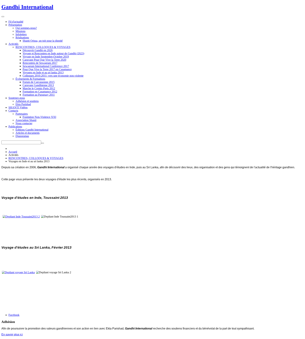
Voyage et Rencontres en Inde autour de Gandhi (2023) (53, 53)
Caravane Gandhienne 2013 (38, 85)
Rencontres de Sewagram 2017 (40, 62)
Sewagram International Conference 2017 (46, 66)
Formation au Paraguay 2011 (39, 94)
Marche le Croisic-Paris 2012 (39, 88)
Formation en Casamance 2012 (40, 91)
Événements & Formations (30, 78)
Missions (20, 31)
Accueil (12, 151)
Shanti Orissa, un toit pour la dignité (43, 40)
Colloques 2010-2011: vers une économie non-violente (53, 75)
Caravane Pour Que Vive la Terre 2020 (44, 59)
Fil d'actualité (15, 21)
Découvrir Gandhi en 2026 (38, 50)
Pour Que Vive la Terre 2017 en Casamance (47, 69)
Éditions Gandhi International (32, 129)
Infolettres (21, 34)
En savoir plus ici (12, 334)
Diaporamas (22, 136)
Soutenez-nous (16, 97)
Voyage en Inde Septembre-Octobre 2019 (46, 56)
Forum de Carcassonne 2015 (39, 82)
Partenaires (22, 113)
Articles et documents (28, 132)
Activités (13, 43)
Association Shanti (26, 120)
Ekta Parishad (23, 104)
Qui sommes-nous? (26, 27)
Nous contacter (24, 123)
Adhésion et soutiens (27, 101)
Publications (15, 126)
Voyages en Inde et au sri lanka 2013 (43, 72)
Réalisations (22, 37)
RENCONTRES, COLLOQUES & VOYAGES (43, 47)
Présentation (15, 24)
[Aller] (42, 143)
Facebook (13, 314)
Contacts (13, 110)
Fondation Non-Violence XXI (39, 116)
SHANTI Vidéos (18, 107)
